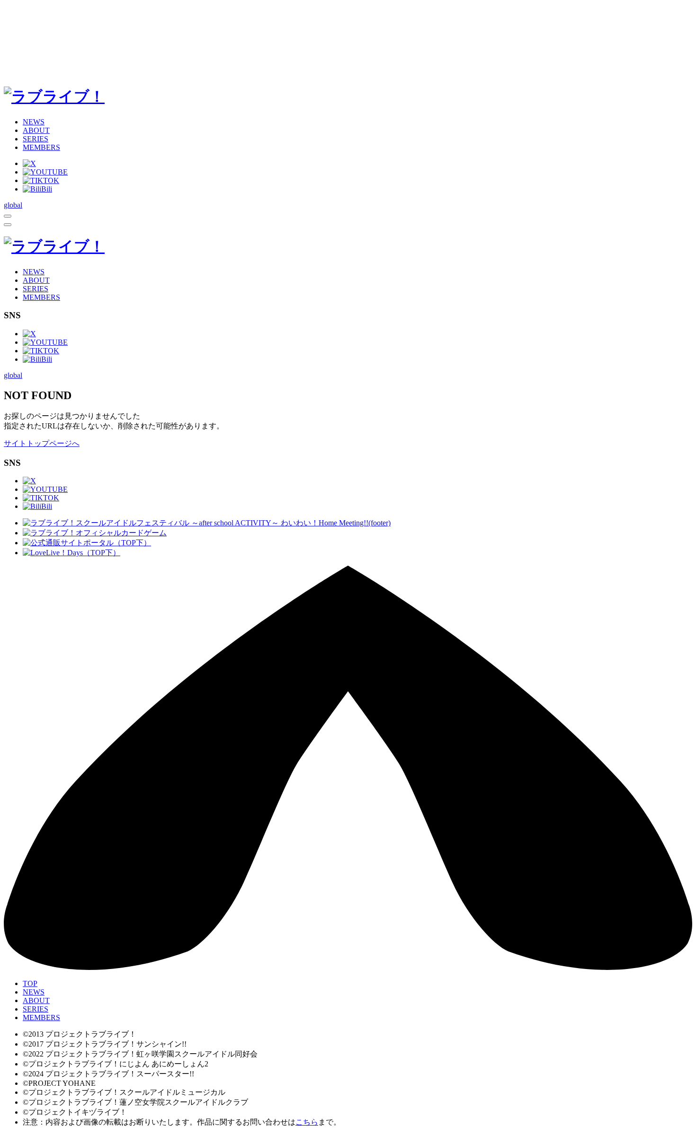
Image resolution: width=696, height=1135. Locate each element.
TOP (30, 983)
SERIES (35, 139)
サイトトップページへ (42, 443)
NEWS (34, 122)
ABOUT (36, 130)
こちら (306, 1122)
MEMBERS (41, 147)
